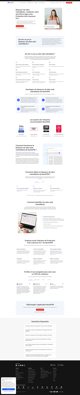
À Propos (17, 369)
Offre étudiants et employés (19, 377)
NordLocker (57, 374)
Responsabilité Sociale (31, 377)
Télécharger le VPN (30, 2)
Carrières (19, 371)
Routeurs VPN (18, 374)
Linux (28, 388)
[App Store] (53, 365)
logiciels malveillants (46, 41)
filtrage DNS (19, 260)
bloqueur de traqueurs (54, 260)
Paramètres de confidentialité (8, 391)
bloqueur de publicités (37, 260)
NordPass (57, 372)
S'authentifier (52, 2)
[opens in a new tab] (16, 365)
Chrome (42, 388)
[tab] (37, 182)
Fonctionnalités (24, 2)
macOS (23, 388)
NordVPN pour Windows (23, 190)
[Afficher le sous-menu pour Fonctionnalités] (26, 2)
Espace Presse (30, 380)
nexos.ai (57, 380)
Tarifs (20, 2)
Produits (60, 2)
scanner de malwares (20, 250)
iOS (37, 388)
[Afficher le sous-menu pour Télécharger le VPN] (33, 2)
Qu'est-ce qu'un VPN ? (31, 369)
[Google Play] (60, 365)
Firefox (47, 388)
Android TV (56, 388)
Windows (18, 388)
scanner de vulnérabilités (37, 250)
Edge (52, 388)
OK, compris (8, 389)
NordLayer (57, 371)
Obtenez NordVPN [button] (69, 2)
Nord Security (57, 369)
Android (33, 388)
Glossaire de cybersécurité (32, 374)
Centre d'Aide (57, 2)
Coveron (57, 377)
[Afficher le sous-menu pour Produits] (62, 2)
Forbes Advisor (21, 134)
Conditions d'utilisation (46, 374)
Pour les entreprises (42, 2)
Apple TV (61, 388)
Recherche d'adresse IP (31, 371)
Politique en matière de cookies (9, 386)
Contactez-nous (43, 377)
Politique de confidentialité (46, 371)
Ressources (36, 2)
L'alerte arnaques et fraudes (54, 250)
